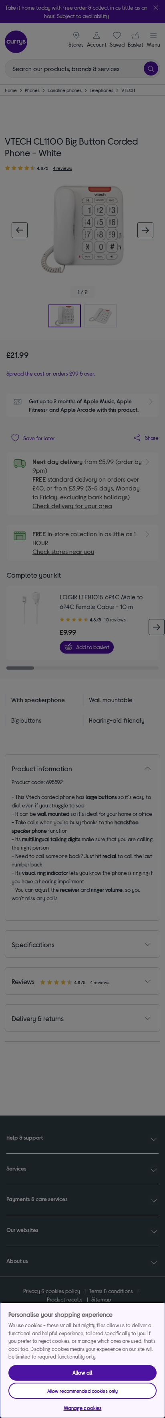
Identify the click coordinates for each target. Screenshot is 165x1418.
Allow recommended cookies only (82, 1390)
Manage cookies (83, 1408)
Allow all (82, 1372)
